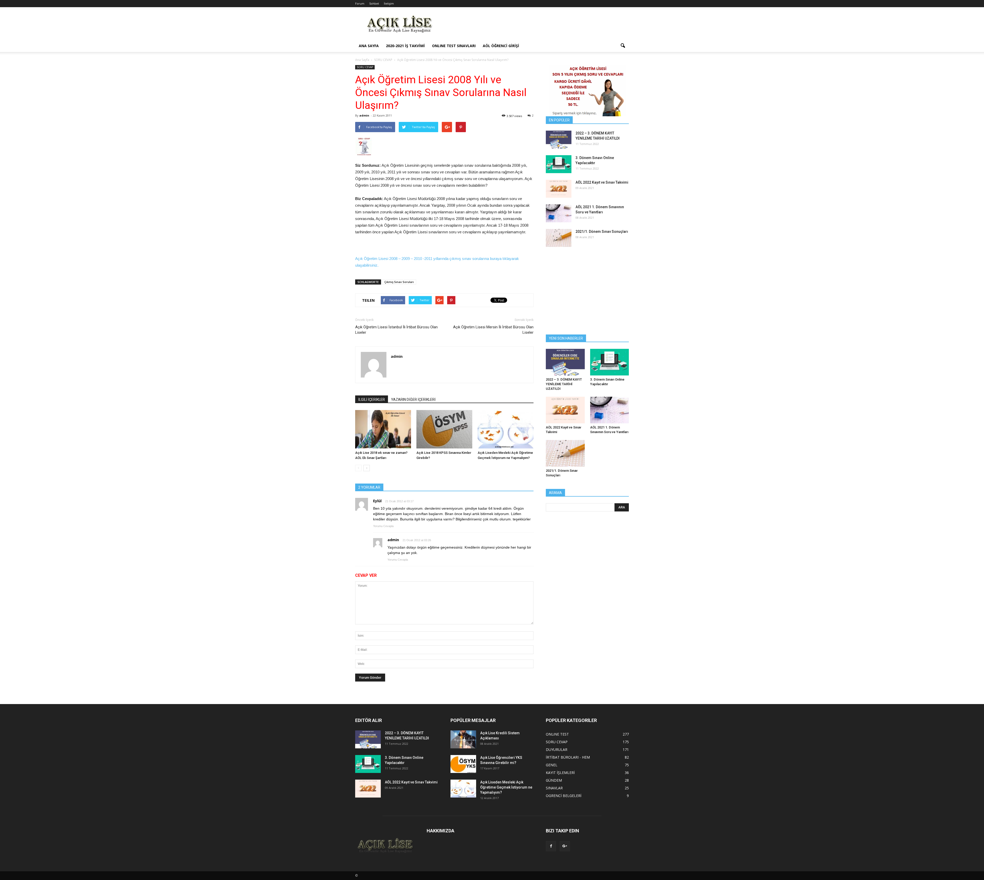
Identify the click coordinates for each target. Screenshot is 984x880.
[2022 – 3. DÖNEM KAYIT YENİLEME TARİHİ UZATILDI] (558, 140)
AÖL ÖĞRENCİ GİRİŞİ (501, 45)
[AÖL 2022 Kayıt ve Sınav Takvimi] (558, 189)
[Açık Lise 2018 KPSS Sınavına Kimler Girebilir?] (444, 429)
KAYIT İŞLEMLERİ (560, 772)
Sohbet (374, 3)
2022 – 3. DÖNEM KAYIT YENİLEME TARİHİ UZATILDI (564, 384)
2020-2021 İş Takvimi (405, 45)
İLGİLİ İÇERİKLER (371, 399)
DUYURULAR (556, 749)
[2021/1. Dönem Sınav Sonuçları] (558, 238)
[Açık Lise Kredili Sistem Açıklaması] (463, 739)
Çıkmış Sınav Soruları (399, 282)
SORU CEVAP (365, 67)
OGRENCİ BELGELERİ (563, 795)
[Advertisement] (535, 25)
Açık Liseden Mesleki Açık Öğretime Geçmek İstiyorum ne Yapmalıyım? (506, 787)
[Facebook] (551, 846)
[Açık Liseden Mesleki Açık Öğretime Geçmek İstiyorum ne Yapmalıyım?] (506, 429)
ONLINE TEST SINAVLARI (454, 45)
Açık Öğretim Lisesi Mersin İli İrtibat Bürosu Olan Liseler (493, 330)
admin (364, 115)
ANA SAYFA (369, 45)
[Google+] (565, 846)
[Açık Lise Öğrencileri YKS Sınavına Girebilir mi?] (463, 764)
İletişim (389, 3)
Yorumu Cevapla (383, 526)
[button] (623, 46)
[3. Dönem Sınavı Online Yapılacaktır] (558, 164)
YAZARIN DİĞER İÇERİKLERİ (413, 399)
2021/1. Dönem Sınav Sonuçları (602, 231)
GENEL (551, 764)
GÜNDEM (554, 780)
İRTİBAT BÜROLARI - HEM (568, 757)
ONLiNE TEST (557, 734)
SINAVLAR (554, 787)
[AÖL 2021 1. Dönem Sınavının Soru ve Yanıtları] (558, 213)
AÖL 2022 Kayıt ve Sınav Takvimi (602, 182)
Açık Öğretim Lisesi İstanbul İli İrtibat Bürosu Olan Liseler (396, 330)
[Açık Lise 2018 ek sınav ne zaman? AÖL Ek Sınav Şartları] (383, 429)
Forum (359, 3)
